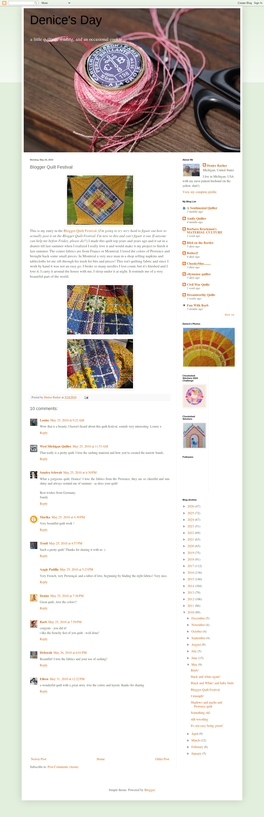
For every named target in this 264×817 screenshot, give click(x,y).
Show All (229, 314)
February (197, 747)
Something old (200, 712)
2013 (191, 592)
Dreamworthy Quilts (201, 294)
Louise (44, 420)
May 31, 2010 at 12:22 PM (67, 679)
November (198, 624)
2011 (191, 605)
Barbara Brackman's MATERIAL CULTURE (205, 230)
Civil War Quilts (198, 284)
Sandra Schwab (51, 472)
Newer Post (38, 759)
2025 (191, 513)
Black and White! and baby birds (212, 683)
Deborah (46, 652)
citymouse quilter (199, 274)
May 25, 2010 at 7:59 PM (64, 622)
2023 (191, 526)
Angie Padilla (49, 569)
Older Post (162, 759)
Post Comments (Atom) (63, 767)
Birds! (195, 670)
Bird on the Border (200, 242)
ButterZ (192, 253)
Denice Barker (217, 165)
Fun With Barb (198, 305)
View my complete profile (200, 192)
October (197, 631)
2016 (191, 572)
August (196, 644)
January (196, 753)
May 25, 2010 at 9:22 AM (67, 420)
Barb (43, 621)
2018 (191, 559)
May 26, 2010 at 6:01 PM (70, 652)
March (196, 740)
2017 (191, 566)
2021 (191, 539)
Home (101, 759)
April (195, 733)
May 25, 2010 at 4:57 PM (65, 543)
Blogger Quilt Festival (80, 230)
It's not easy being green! (207, 725)
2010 (191, 612)
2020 (191, 546)
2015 (191, 579)
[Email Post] (86, 397)
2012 (191, 599)
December (198, 618)
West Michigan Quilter (55, 446)
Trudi (44, 543)
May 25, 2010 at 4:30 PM (80, 472)
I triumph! (197, 696)
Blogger (149, 790)
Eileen (44, 678)
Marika (45, 517)
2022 (191, 532)
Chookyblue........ (199, 263)
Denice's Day (66, 20)
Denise (44, 595)
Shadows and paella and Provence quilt (206, 704)
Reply (44, 432)
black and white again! (205, 676)
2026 (191, 506)
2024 (191, 519)
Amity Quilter (196, 218)
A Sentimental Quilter (202, 207)
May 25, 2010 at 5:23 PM (76, 569)
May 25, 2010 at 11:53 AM (90, 446)
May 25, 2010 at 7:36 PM (67, 595)
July (194, 651)
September (198, 638)
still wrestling (199, 719)
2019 (191, 552)
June (194, 658)
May (194, 664)
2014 (191, 586)
